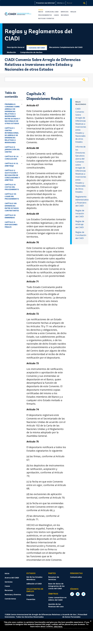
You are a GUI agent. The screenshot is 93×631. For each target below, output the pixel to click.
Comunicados (76, 577)
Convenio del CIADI (37, 48)
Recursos (65, 15)
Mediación (11, 52)
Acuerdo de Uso (69, 614)
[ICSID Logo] (18, 15)
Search (84, 80)
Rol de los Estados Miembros (34, 578)
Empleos (30, 595)
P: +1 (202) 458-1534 (72, 594)
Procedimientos (45, 15)
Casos (56, 15)
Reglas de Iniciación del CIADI (79, 213)
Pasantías (31, 599)
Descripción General (15, 47)
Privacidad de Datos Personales (74, 615)
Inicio (40, 12)
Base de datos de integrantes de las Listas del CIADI (56, 586)
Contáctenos (10, 599)
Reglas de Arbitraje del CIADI (79, 224)
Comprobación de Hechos (31, 52)
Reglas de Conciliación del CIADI (80, 235)
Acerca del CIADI (51, 12)
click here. (58, 626)
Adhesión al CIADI (34, 583)
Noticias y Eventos (46, 18)
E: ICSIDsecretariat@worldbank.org (78, 594)
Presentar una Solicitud (45, 3)
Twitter (83, 594)
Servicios (64, 12)
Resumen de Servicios (53, 578)
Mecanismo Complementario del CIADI (65, 47)
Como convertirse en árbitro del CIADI (57, 598)
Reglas (73, 12)
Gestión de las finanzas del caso (56, 605)
